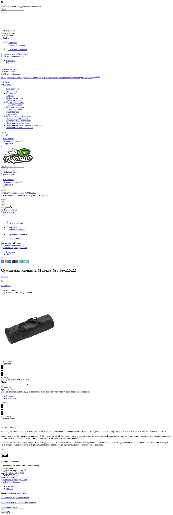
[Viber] (16, 261)
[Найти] (3, 12)
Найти (4, 513)
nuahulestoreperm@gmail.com (15, 54)
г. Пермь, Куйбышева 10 (13, 56)
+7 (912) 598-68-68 (9, 31)
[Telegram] (27, 261)
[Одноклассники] (6, 261)
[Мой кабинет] (2, 177)
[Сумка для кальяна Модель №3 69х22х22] (29, 350)
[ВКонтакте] (2, 261)
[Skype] (23, 261)
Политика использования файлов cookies (18, 502)
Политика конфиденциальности (15, 498)
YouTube (9, 63)
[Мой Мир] (9, 261)
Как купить (11, 398)
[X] (13, 261)
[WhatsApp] (20, 261)
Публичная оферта (9, 507)
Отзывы (9, 396)
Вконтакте (10, 60)
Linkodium (21, 493)
